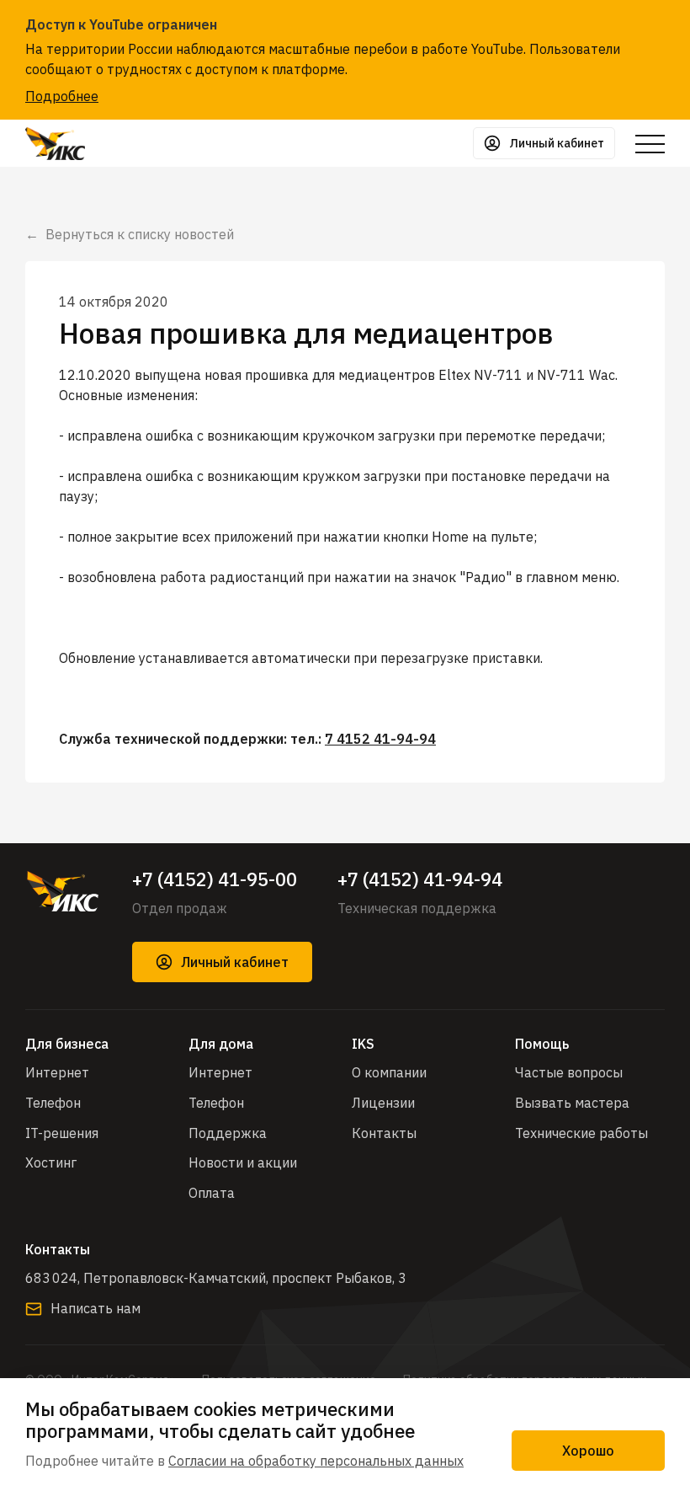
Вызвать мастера (572, 1102)
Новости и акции (242, 1162)
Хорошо (588, 1450)
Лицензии (383, 1102)
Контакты (384, 1133)
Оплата (211, 1192)
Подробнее (61, 96)
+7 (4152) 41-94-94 (419, 879)
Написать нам (95, 1308)
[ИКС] (61, 890)
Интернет (57, 1072)
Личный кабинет (235, 962)
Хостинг (51, 1162)
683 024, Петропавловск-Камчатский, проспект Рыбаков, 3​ (215, 1277)
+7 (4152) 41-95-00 (214, 879)
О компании (389, 1072)
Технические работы (581, 1133)
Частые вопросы (569, 1072)
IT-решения (61, 1133)
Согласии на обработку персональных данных (316, 1460)
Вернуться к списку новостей (139, 234)
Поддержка (227, 1133)
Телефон (53, 1102)
